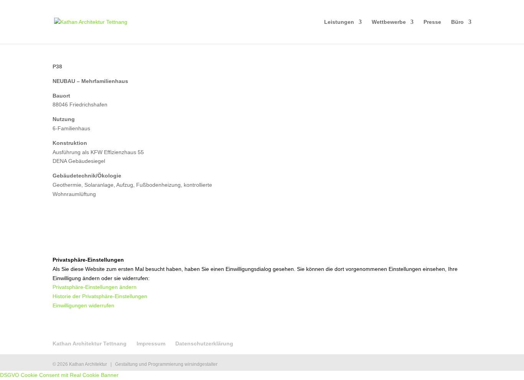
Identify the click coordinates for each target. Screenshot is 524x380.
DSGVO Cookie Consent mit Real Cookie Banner (59, 375)
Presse (432, 22)
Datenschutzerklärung (204, 343)
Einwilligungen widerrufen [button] (83, 305)
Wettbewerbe (389, 22)
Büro (457, 22)
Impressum (151, 343)
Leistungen (339, 22)
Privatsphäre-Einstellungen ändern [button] (95, 287)
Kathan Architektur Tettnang (90, 343)
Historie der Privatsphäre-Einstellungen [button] (100, 296)
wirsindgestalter (201, 364)
